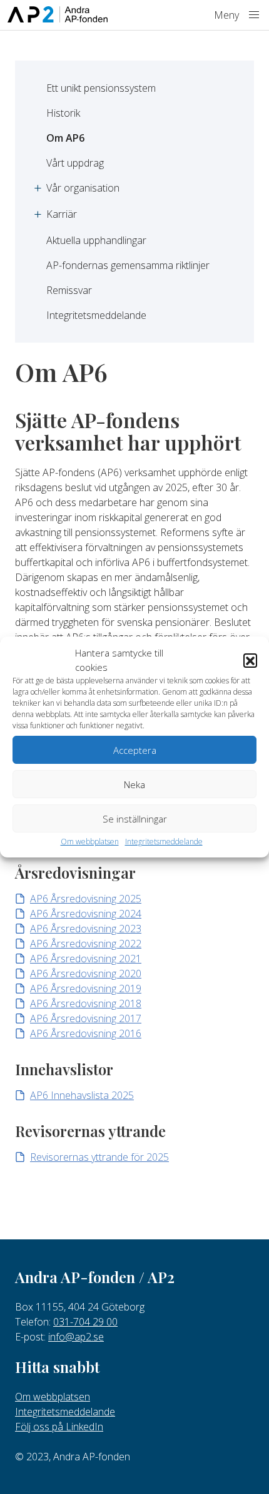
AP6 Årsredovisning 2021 (85, 958)
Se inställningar (135, 819)
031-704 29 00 (85, 1322)
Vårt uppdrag (75, 163)
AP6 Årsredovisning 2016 (85, 1033)
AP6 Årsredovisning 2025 (85, 899)
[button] (250, 660)
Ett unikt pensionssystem (101, 88)
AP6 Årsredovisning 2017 (85, 1018)
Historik (63, 113)
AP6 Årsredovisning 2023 (85, 928)
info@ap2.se (76, 1337)
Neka (134, 784)
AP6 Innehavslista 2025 (82, 1095)
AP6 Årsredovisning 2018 (85, 1003)
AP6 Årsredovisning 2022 (85, 943)
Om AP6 (65, 138)
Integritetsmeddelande (164, 841)
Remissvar (69, 290)
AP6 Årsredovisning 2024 (85, 913)
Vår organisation (82, 188)
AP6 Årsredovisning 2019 (85, 988)
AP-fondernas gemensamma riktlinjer (128, 265)
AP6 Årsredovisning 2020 (85, 973)
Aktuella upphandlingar (96, 240)
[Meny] (254, 15)
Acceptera (134, 750)
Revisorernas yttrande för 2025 (99, 1157)
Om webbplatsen (90, 841)
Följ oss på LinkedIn (59, 1426)
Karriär (61, 214)
